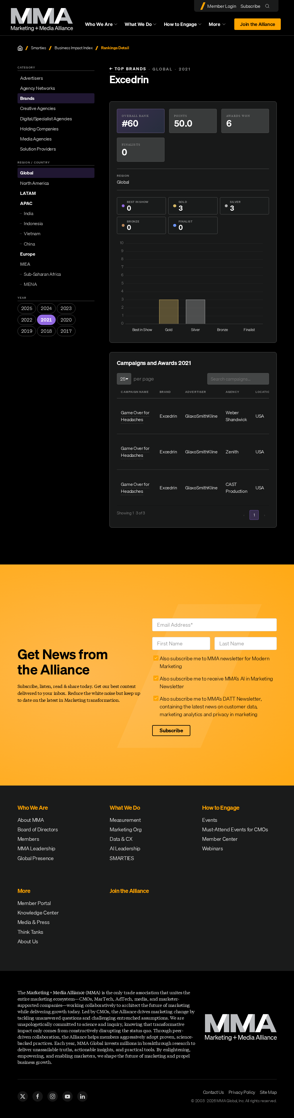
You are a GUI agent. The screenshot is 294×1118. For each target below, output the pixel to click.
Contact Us (213, 1092)
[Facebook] (37, 1096)
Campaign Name (134, 391)
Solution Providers (38, 149)
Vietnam (32, 233)
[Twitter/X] (23, 1096)
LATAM (28, 193)
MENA (30, 284)
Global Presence (36, 858)
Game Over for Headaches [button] (135, 416)
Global (26, 172)
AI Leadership (125, 848)
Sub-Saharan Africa (42, 274)
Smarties (38, 48)
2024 (46, 308)
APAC (26, 203)
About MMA (31, 820)
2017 (66, 331)
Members (28, 839)
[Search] (268, 5)
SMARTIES (122, 858)
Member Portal (34, 903)
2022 (26, 320)
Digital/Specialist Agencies (46, 118)
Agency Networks (37, 88)
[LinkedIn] (82, 1096)
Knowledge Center (38, 912)
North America (34, 183)
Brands (27, 98)
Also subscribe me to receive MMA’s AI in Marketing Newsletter (216, 682)
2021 (46, 320)
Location (264, 391)
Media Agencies (36, 138)
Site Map (268, 1092)
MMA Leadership (37, 848)
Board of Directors (38, 829)
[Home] (20, 48)
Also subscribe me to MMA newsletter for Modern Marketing (214, 662)
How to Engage (180, 24)
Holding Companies (39, 128)
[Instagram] (52, 1096)
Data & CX (121, 839)
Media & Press (34, 922)
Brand (165, 391)
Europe (27, 254)
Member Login (221, 6)
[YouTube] (67, 1096)
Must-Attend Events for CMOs (235, 829)
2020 (66, 320)
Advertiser (195, 391)
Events (209, 820)
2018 (46, 331)
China (29, 244)
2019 (26, 331)
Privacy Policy (242, 1092)
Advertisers (31, 78)
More (220, 25)
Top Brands (127, 69)
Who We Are (99, 24)
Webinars (212, 848)
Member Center (220, 839)
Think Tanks (30, 932)
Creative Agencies (38, 108)
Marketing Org (126, 829)
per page (144, 378)
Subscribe (250, 6)
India (28, 213)
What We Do (138, 24)
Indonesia (33, 223)
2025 (26, 308)
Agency (232, 391)
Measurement (125, 820)
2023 (66, 308)
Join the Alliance (257, 24)
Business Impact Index (73, 48)
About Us (28, 941)
